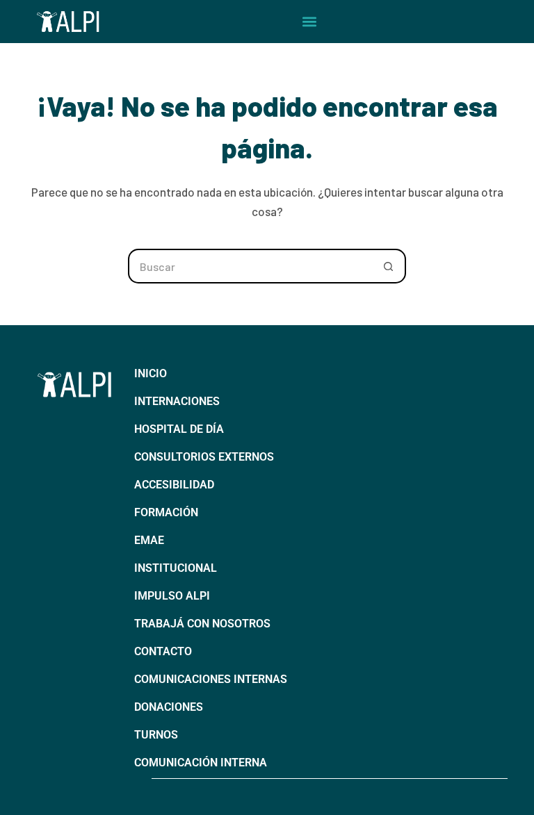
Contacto (163, 651)
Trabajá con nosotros (202, 623)
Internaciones (177, 401)
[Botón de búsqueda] (388, 266)
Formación (166, 512)
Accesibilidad (174, 484)
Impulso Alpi (172, 595)
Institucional (175, 568)
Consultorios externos (204, 456)
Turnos (156, 734)
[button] (309, 21)
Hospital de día (179, 429)
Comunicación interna (200, 762)
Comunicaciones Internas (210, 679)
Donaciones (168, 707)
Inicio (150, 373)
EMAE (149, 540)
